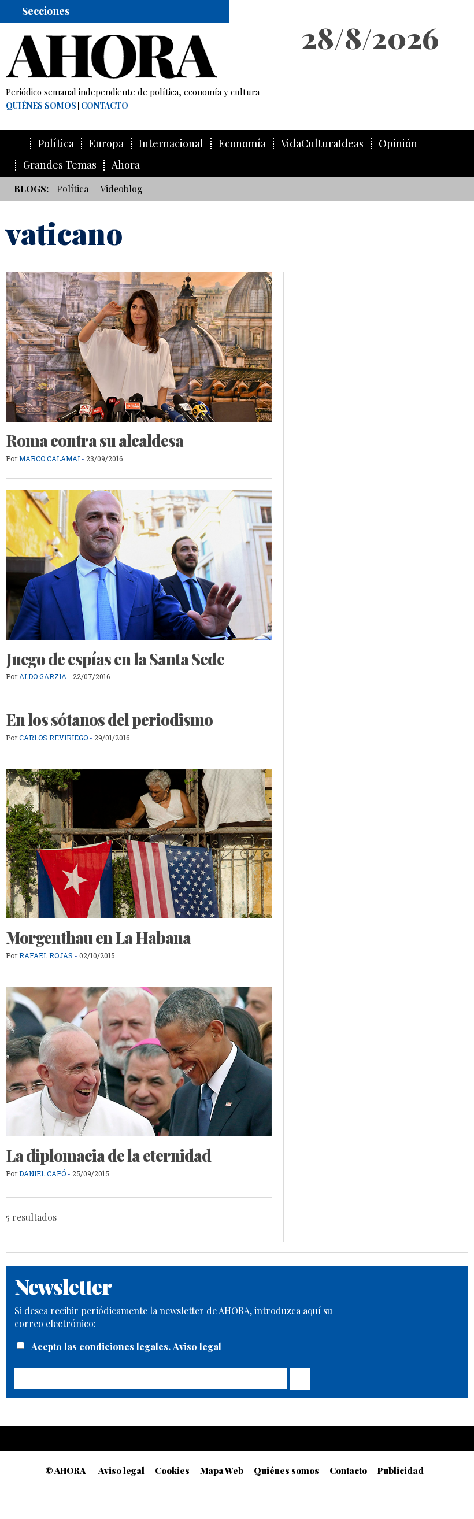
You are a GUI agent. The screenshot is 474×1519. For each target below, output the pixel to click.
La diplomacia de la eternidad (108, 1155)
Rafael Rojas (46, 955)
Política (56, 143)
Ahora (126, 165)
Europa (106, 143)
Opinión (398, 143)
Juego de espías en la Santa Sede (115, 659)
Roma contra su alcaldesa (94, 440)
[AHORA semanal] (144, 57)
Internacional (171, 143)
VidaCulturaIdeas (322, 143)
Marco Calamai (49, 458)
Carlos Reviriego (53, 737)
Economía (242, 143)
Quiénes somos (41, 106)
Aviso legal (197, 1346)
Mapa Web (221, 1470)
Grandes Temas (60, 165)
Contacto (104, 106)
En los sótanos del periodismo (109, 719)
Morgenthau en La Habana (98, 937)
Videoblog (121, 189)
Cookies (172, 1470)
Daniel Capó (42, 1173)
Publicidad (400, 1470)
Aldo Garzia (42, 676)
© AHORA (65, 1470)
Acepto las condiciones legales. (102, 1346)
